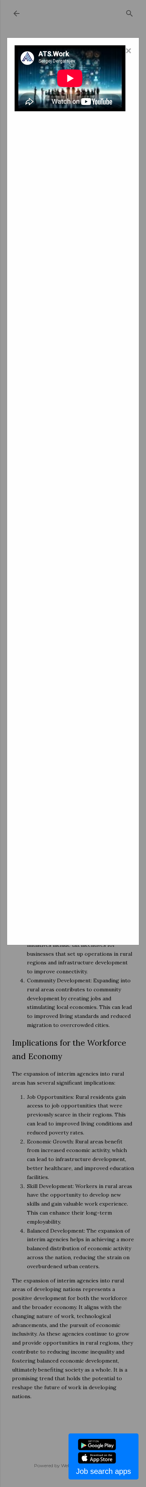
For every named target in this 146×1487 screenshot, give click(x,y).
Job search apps (103, 1471)
